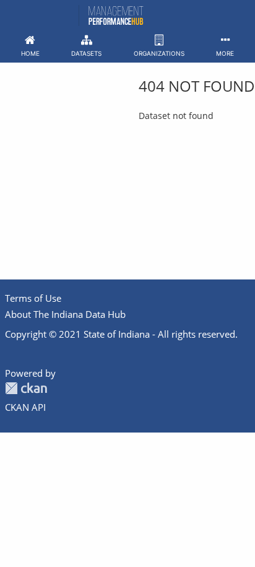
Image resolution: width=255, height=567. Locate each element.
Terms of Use (33, 298)
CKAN (26, 388)
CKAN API (25, 407)
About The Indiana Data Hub (65, 314)
